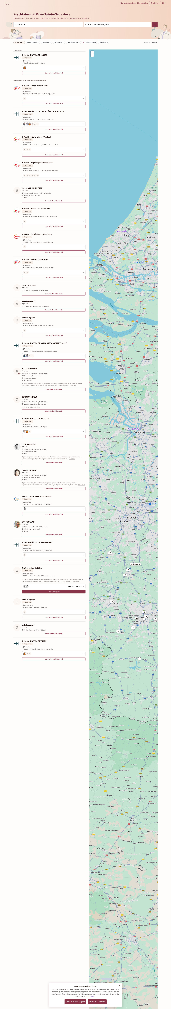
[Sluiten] (119, 985)
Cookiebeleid (90, 996)
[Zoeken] (155, 24)
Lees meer (73, 385)
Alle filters (20, 42)
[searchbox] (48, 24)
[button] (139, 658)
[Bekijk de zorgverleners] (54, 67)
